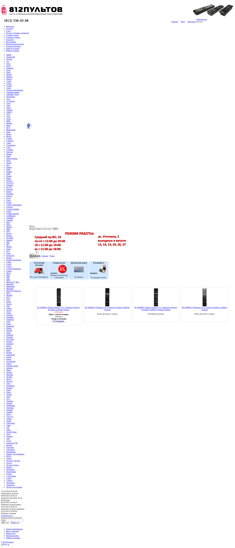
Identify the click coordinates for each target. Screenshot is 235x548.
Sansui (9, 357)
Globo (8, 211)
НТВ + (9, 456)
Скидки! (9, 29)
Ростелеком (11, 472)
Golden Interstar (12, 214)
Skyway (9, 381)
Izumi (8, 249)
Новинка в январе (8, 513)
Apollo (9, 86)
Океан (9, 458)
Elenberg (9, 194)
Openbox (10, 317)
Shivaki (9, 372)
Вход (183, 22)
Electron (9, 189)
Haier (8, 72)
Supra (8, 392)
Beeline (9, 123)
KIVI (8, 66)
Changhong (10, 145)
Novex (9, 304)
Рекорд (9, 467)
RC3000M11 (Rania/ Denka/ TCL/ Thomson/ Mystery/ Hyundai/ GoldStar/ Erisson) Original (156, 308)
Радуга (9, 463)
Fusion (9, 203)
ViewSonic (10, 423)
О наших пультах (13, 37)
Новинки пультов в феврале (12, 509)
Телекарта (10, 483)
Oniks (8, 313)
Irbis (8, 242)
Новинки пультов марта (11, 505)
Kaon (8, 253)
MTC (8, 293)
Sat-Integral (10, 361)
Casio (8, 143)
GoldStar (9, 218)
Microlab (9, 284)
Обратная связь (12, 536)
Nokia (8, 302)
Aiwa (8, 103)
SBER (8, 55)
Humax (9, 236)
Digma (9, 79)
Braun (8, 134)
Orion (8, 324)
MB (7, 278)
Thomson (10, 408)
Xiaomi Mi (10, 57)
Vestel (8, 421)
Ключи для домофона (15, 454)
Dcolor (9, 154)
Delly (8, 156)
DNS (8, 169)
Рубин (9, 474)
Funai (8, 200)
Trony (8, 414)
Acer (8, 99)
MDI (8, 280)
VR (7, 428)
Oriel (8, 322)
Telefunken (10, 406)
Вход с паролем (12, 531)
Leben (8, 262)
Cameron (9, 141)
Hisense (9, 77)
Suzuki (9, 394)
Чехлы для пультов (14, 487)
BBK (8, 121)
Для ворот (10, 450)
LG (7, 61)
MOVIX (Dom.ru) (13, 291)
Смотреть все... (7, 516)
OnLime (9, 315)
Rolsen (9, 353)
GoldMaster (11, 216)
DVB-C (9, 181)
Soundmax (10, 386)
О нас (8, 31)
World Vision (11, 432)
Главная (174, 22)
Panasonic (10, 326)
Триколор (10, 485)
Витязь (9, 445)
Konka (9, 258)
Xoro (8, 434)
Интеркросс (11, 452)
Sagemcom (10, 355)
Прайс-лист (11, 533)
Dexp (8, 70)
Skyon (8, 379)
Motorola (9, 289)
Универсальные (12, 92)
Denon (9, 163)
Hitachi (9, 227)
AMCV (9, 112)
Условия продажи (13, 46)
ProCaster (10, 339)
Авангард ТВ (12, 443)
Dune (8, 178)
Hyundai (9, 238)
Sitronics (9, 375)
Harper (9, 75)
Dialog (9, 167)
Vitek (8, 425)
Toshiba (9, 412)
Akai (8, 106)
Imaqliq (9, 240)
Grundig (9, 220)
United (9, 419)
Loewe (9, 267)
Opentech (10, 319)
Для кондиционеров (14, 90)
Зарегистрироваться (14, 529)
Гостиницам (11, 42)
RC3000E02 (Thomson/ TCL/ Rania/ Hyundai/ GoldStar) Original (107, 308)
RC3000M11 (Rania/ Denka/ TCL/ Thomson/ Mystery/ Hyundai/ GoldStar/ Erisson (58, 308)
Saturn (8, 364)
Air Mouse (10, 101)
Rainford (9, 344)
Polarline (9, 335)
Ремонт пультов (12, 51)
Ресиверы (10, 469)
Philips (9, 328)
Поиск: (32, 226)
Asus (8, 117)
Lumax (9, 271)
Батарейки (10, 97)
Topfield (9, 410)
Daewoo (9, 152)
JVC (8, 251)
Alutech (9, 110)
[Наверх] (29, 126)
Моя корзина (201, 19)
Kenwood (10, 256)
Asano (8, 83)
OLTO (9, 311)
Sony (8, 383)
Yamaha (9, 436)
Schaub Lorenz (12, 366)
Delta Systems (11, 158)
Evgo (8, 198)
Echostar (9, 185)
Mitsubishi (10, 286)
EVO (8, 64)
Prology (9, 342)
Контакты (192, 22)
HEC (8, 222)
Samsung (9, 68)
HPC (8, 231)
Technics (9, 401)
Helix (8, 225)
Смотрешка (11, 476)
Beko (8, 125)
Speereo (9, 388)
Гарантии (10, 40)
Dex (8, 165)
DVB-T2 (9, 183)
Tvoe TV (10, 417)
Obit (8, 306)
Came (8, 88)
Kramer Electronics (13, 260)
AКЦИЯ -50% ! (12, 94)
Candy (9, 81)
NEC (8, 297)
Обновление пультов (9, 493)
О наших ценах (12, 35)
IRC (8, 244)
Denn (8, 161)
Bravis (8, 136)
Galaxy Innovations (14, 205)
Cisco (8, 147)
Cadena (9, 139)
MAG (8, 273)
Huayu (9, 233)
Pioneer (9, 331)
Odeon (9, 308)
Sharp (8, 370)
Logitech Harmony (13, 269)
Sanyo (8, 359)
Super (8, 390)
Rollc (8, 350)
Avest (8, 119)
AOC (8, 114)
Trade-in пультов (12, 48)
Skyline (9, 377)
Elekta (8, 192)
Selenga (9, 368)
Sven (8, 397)
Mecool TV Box (12, 282)
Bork (8, 132)
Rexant (9, 348)
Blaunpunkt (10, 130)
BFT (8, 128)
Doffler (9, 172)
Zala (8, 439)
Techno (9, 403)
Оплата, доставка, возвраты (17, 33)
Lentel (8, 264)
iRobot (9, 247)
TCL (8, 399)
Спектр (9, 481)
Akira (8, 108)
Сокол (9, 478)
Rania (8, 346)
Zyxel (8, 441)
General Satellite (12, 209)
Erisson (9, 196)
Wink (8, 430)
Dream (9, 176)
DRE (8, 174)
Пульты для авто (13, 461)
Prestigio (9, 337)
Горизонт (10, 447)
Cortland (9, 150)
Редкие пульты (12, 465)
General (9, 207)
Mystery (9, 295)
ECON (9, 187)
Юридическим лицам (15, 44)
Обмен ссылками (13, 538)
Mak (8, 275)
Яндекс (9, 59)
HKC (8, 229)
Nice (8, 300)
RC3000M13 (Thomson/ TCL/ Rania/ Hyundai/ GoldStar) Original (204, 308)
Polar (8, 333)
